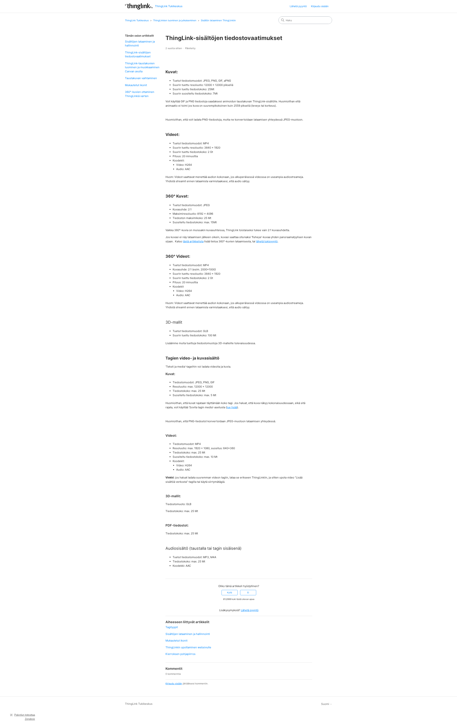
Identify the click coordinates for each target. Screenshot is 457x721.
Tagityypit (171, 627)
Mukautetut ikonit (136, 85)
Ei (248, 592)
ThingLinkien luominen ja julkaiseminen (174, 20)
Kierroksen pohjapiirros (180, 654)
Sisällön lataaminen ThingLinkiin (218, 20)
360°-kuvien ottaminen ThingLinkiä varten (139, 94)
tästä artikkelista (193, 241)
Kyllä (229, 592)
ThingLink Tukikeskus (137, 20)
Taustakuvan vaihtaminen (141, 78)
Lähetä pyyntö (298, 6)
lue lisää (232, 407)
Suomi (325, 703)
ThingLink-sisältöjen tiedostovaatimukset (138, 54)
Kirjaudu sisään (173, 683)
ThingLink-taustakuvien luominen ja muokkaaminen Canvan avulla (142, 67)
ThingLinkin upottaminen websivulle (188, 647)
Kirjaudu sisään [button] (319, 6)
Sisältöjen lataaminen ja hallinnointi (140, 43)
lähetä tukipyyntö (267, 241)
